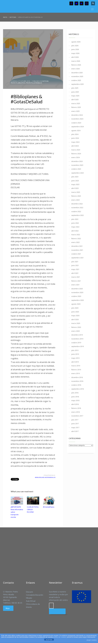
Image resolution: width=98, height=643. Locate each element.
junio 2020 (75, 312)
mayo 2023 (75, 184)
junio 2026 (75, 49)
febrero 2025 (76, 107)
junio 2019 (75, 354)
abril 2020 (75, 319)
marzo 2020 (75, 323)
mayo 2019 (75, 358)
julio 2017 (74, 420)
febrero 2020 (76, 327)
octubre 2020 (76, 296)
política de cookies (59, 637)
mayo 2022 (75, 227)
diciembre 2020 (77, 289)
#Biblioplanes (40, 477)
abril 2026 (75, 57)
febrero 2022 (76, 238)
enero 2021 (75, 285)
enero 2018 (75, 412)
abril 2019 (75, 362)
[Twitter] (76, 3)
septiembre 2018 (77, 389)
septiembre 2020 (77, 300)
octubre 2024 (76, 123)
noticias (45, 81)
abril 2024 (75, 146)
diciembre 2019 (77, 335)
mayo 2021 (75, 269)
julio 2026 (74, 46)
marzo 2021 (75, 277)
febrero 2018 (76, 408)
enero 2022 (75, 242)
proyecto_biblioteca (18, 83)
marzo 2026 (75, 61)
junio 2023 (75, 181)
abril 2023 (75, 188)
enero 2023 (75, 200)
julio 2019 (74, 350)
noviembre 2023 (77, 165)
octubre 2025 (76, 80)
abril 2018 (75, 404)
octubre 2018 (76, 385)
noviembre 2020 (77, 292)
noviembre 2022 (77, 208)
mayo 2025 (75, 96)
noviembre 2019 (77, 339)
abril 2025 (75, 99)
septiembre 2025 (77, 84)
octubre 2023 (76, 169)
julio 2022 (74, 219)
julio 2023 (74, 177)
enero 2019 (75, 373)
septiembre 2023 (77, 173)
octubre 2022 (76, 211)
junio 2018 (75, 397)
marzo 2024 (75, 150)
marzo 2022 (75, 235)
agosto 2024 (75, 130)
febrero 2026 (76, 65)
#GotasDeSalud (50, 477)
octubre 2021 (76, 254)
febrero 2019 (76, 370)
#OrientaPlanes (48, 507)
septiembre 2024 (77, 127)
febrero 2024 (76, 154)
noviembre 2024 (77, 119)
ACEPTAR (49, 639)
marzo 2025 (75, 103)
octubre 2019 (76, 343)
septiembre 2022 (77, 215)
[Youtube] (81, 3)
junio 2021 (75, 265)
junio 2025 (75, 92)
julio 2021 (74, 262)
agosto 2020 (75, 304)
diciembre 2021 (77, 246)
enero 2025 (75, 111)
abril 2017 (75, 431)
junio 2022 (75, 223)
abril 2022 (75, 231)
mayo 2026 (75, 53)
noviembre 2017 (77, 416)
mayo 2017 (75, 427)
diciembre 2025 (77, 73)
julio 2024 (74, 134)
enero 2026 (75, 69)
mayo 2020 (75, 316)
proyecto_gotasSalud (34, 83)
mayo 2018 (75, 400)
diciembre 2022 (77, 204)
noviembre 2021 (77, 250)
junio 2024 (75, 138)
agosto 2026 (75, 42)
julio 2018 (74, 393)
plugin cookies (92, 640)
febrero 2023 (76, 196)
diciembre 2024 (77, 115)
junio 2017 (75, 424)
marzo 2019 (75, 366)
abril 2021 (75, 273)
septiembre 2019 (77, 346)
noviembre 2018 (77, 381)
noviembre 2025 (77, 76)
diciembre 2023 (77, 161)
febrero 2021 (76, 281)
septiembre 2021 (77, 258)
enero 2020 (75, 331)
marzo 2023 (75, 192)
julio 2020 (74, 308)
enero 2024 (75, 157)
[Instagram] (87, 3)
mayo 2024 (75, 142)
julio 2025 (74, 88)
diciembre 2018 (77, 377)
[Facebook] (71, 3)
